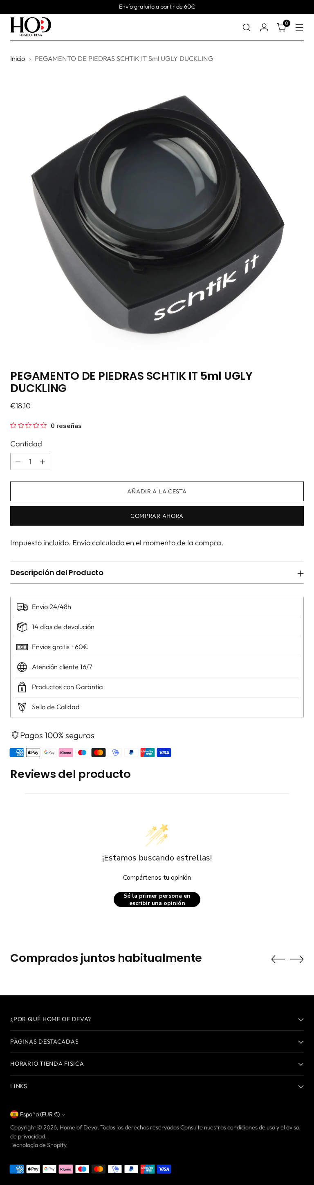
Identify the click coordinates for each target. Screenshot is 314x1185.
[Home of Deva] (30, 27)
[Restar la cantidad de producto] (18, 461)
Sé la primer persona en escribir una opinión (157, 899)
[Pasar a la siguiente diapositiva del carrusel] (297, 959)
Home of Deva (78, 1127)
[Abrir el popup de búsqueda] (246, 27)
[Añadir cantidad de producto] (42, 461)
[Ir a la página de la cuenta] (264, 27)
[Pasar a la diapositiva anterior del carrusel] (278, 959)
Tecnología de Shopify (38, 1145)
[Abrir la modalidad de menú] (299, 27)
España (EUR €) (40, 1114)
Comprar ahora (157, 516)
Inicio (17, 58)
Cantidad (26, 443)
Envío (81, 542)
